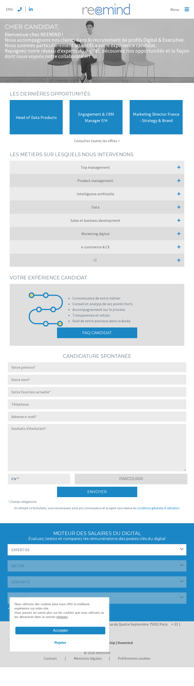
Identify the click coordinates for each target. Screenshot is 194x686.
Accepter (60, 630)
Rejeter (60, 643)
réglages (62, 617)
